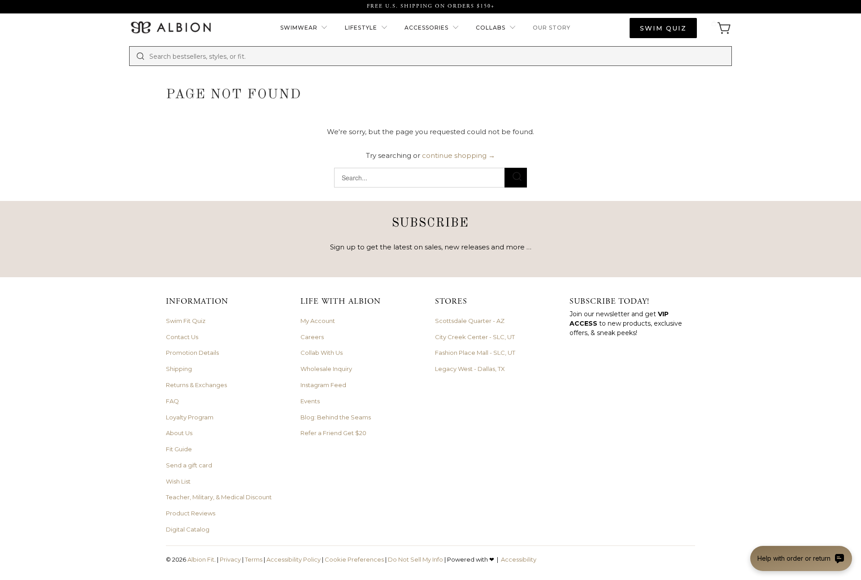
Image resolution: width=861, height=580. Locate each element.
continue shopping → (458, 155)
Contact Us (182, 336)
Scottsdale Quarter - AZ (469, 320)
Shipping (179, 368)
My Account (317, 320)
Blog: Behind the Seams (335, 417)
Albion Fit (200, 559)
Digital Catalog (187, 529)
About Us (179, 432)
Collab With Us (321, 352)
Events (310, 401)
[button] (304, 28)
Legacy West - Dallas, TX (470, 368)
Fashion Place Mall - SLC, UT (475, 352)
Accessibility (518, 559)
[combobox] (437, 56)
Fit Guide (179, 449)
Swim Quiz (663, 28)
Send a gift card (189, 465)
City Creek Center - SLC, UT (475, 336)
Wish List (178, 481)
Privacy (230, 559)
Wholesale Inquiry (326, 368)
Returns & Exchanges (196, 384)
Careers (312, 336)
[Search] (140, 56)
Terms (253, 559)
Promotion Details (192, 352)
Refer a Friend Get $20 (333, 432)
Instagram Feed (323, 384)
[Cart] (721, 28)
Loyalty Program (189, 417)
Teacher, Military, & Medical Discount (219, 497)
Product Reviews (190, 513)
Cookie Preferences (354, 559)
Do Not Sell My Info (415, 559)
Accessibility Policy (293, 559)
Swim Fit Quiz (185, 320)
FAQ (172, 401)
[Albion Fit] (170, 28)
